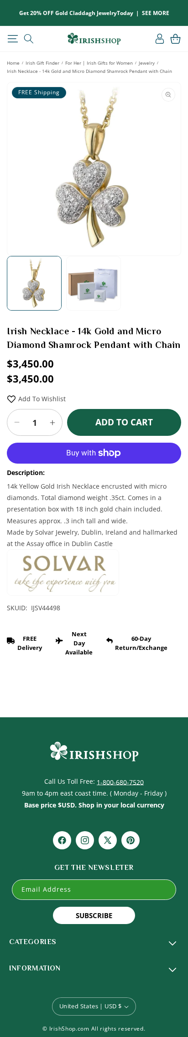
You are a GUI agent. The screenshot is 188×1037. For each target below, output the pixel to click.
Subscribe (94, 915)
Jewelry (147, 63)
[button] (12, 39)
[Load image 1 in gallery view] (34, 283)
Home (13, 63)
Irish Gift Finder (42, 63)
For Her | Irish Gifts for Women (99, 63)
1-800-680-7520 (120, 781)
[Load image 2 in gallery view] (93, 283)
